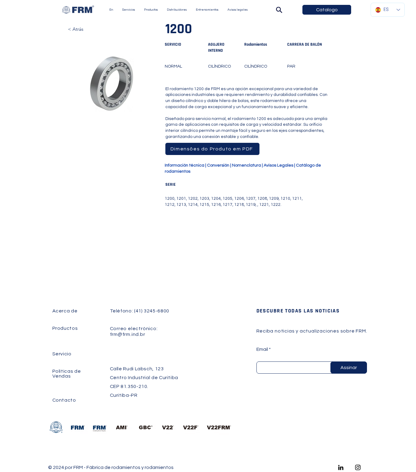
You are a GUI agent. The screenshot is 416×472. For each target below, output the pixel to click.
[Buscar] (279, 10)
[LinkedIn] (340, 467)
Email (262, 349)
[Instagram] (357, 467)
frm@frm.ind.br (127, 334)
